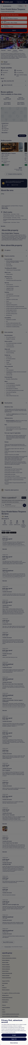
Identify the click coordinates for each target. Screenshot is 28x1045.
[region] (14, 1031)
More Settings (14, 1042)
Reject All (14, 1039)
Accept (14, 1035)
